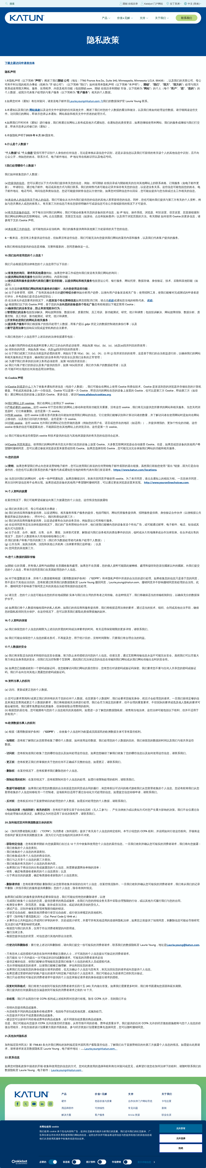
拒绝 (181, 1148)
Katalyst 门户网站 (153, 3)
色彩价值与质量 (103, 1101)
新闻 (164, 1108)
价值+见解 (123, 18)
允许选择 (180, 1138)
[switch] (76, 1162)
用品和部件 (68, 1108)
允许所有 (180, 1128)
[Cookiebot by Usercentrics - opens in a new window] (19, 1162)
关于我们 (160, 18)
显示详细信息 (144, 1162)
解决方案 (66, 1114)
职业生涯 (166, 1114)
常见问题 (133, 1108)
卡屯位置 (166, 1101)
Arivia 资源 (134, 1114)
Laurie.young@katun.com (66, 1070)
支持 (142, 18)
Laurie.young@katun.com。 (100, 1048)
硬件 (64, 1101)
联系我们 (186, 18)
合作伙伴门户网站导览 (140, 1101)
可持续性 (100, 1108)
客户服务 (100, 1114)
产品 (104, 18)
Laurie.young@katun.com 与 (86, 101)
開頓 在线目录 (130, 3)
